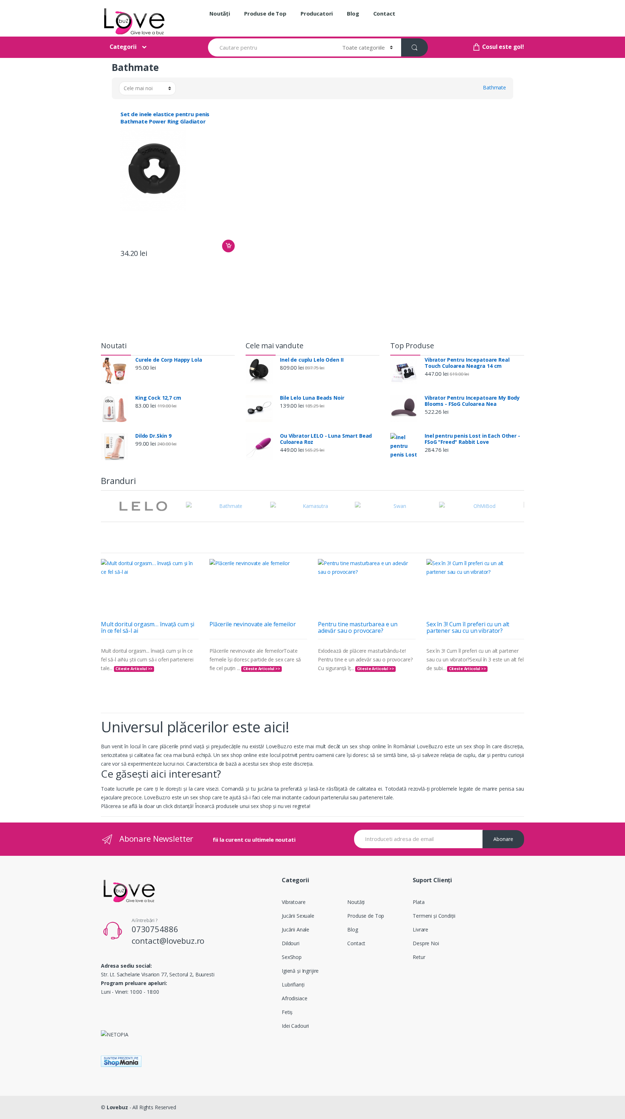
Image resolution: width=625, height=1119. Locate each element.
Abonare (503, 839)
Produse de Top (265, 13)
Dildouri (290, 943)
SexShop (292, 957)
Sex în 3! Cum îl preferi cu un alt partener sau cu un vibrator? (467, 627)
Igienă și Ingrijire (300, 970)
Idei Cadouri (295, 1025)
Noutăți (219, 13)
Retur (419, 957)
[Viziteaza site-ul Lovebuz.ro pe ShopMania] (312, 1061)
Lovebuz (117, 1107)
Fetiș (287, 1012)
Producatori (317, 13)
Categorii (123, 47)
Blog (353, 13)
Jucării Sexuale (298, 915)
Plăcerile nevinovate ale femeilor (252, 624)
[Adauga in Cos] (228, 246)
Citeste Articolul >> (134, 668)
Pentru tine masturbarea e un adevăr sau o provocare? (357, 627)
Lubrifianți (293, 984)
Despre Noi (426, 943)
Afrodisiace (294, 998)
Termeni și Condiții (434, 915)
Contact (384, 13)
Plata (418, 902)
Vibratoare (294, 902)
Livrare (420, 929)
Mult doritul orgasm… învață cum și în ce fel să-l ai (147, 627)
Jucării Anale (295, 929)
